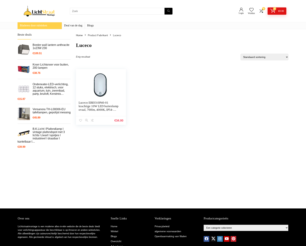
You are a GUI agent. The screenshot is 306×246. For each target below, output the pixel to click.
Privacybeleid (162, 226)
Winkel (114, 231)
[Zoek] (168, 11)
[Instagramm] (220, 239)
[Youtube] (227, 239)
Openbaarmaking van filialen (171, 236)
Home (79, 35)
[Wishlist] (251, 10)
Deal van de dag (73, 25)
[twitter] (213, 239)
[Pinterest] (233, 239)
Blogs (90, 25)
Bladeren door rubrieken (33, 25)
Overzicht (116, 241)
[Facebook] (206, 239)
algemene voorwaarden (168, 231)
